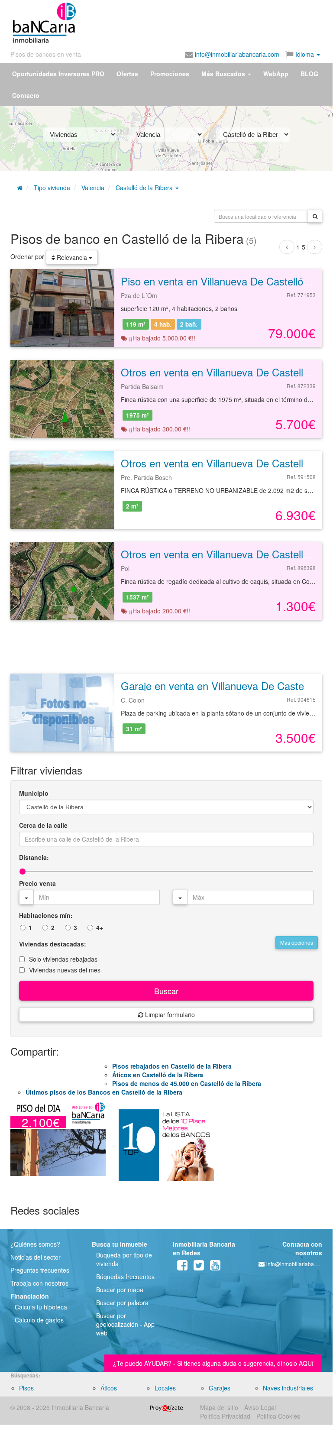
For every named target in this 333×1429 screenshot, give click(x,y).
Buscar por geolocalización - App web (125, 1324)
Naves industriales (288, 1388)
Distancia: (34, 857)
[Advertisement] (161, 21)
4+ (99, 927)
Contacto (25, 95)
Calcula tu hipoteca (41, 1307)
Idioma (305, 54)
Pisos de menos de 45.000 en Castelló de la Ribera (186, 1083)
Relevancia (72, 257)
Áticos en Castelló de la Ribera (157, 1074)
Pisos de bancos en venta (45, 54)
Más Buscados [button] (224, 73)
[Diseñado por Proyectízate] (166, 1407)
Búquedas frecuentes (125, 1276)
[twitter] (199, 1267)
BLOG (309, 73)
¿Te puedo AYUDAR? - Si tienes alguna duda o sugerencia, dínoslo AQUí (213, 1363)
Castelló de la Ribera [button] (145, 187)
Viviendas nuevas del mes (64, 970)
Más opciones (296, 942)
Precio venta (37, 883)
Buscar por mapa (119, 1289)
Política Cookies (278, 1416)
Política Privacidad (225, 1416)
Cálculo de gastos (39, 1320)
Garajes (219, 1388)
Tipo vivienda (52, 187)
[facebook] (182, 1267)
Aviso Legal (260, 1407)
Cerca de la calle (43, 825)
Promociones (169, 73)
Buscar (166, 990)
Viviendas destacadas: (52, 944)
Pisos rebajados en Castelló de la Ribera (172, 1066)
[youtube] (215, 1267)
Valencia (92, 187)
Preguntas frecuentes (39, 1270)
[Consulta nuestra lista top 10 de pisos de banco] (166, 1149)
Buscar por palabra (122, 1302)
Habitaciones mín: (46, 915)
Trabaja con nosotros (39, 1283)
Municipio (33, 793)
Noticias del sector (35, 1257)
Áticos (108, 1388)
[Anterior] (286, 247)
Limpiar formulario (169, 1014)
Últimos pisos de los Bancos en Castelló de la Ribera (104, 1092)
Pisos (26, 1388)
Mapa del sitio (219, 1407)
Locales (165, 1388)
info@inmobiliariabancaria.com (236, 54)
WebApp (275, 73)
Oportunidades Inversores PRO (58, 73)
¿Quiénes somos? (35, 1244)
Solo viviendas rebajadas (63, 959)
